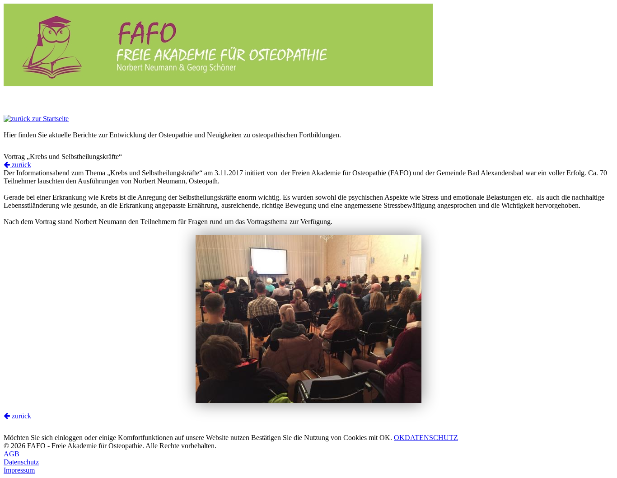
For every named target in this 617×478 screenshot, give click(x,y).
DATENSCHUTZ (431, 437)
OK (399, 437)
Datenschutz (21, 462)
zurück (20, 165)
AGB (11, 454)
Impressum (19, 470)
